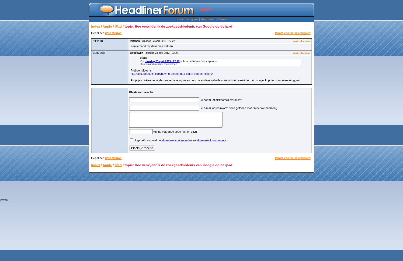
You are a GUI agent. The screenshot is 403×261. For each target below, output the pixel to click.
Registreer (208, 19)
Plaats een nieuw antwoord (292, 33)
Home (179, 19)
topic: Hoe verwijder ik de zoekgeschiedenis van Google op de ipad (178, 26)
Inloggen (192, 19)
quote (296, 41)
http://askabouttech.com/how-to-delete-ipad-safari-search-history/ (172, 73)
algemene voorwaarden (177, 140)
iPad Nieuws (113, 33)
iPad (118, 26)
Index (95, 26)
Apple (107, 26)
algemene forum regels (211, 140)
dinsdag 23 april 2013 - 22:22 (162, 61)
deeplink (305, 41)
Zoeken (223, 19)
